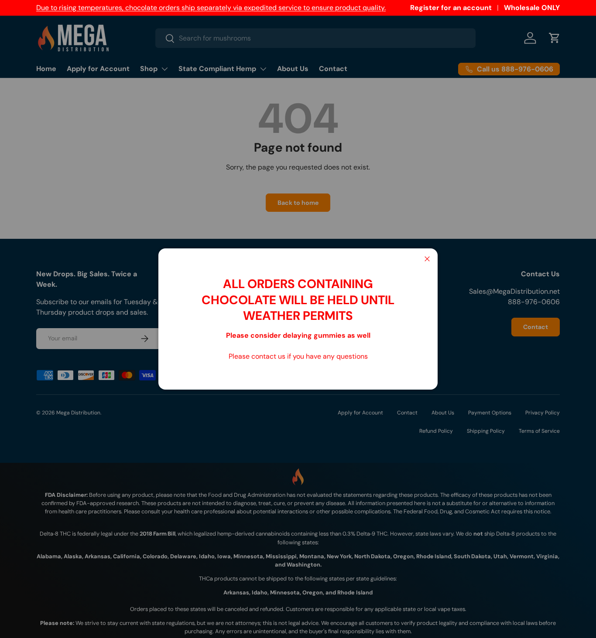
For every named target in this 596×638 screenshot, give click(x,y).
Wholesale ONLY (532, 7)
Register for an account (451, 7)
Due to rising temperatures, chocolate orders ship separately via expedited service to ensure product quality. (211, 7)
